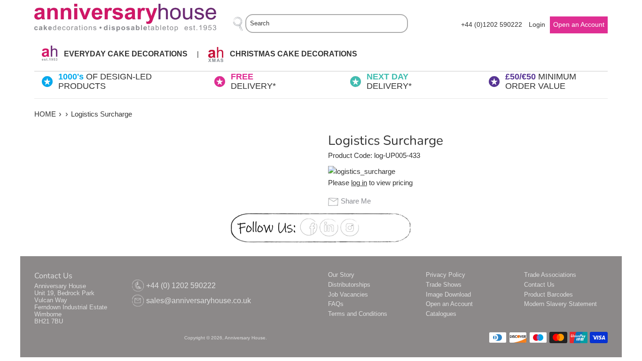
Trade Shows (444, 284)
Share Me (356, 201)
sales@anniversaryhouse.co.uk (198, 301)
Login (537, 24)
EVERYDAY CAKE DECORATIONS (125, 54)
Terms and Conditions (357, 313)
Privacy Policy (445, 274)
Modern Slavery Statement (560, 303)
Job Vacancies (348, 294)
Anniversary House (245, 337)
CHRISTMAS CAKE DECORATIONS (292, 54)
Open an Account (449, 303)
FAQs (336, 303)
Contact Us (539, 284)
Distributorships (349, 284)
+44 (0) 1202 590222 (181, 286)
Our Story (341, 274)
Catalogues (441, 313)
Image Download (448, 294)
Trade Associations (550, 274)
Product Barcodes (548, 294)
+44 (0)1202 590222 (491, 24)
